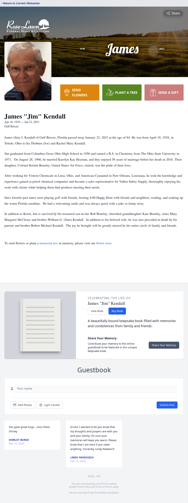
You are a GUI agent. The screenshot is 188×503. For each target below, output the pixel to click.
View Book (97, 311)
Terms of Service (104, 486)
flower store (104, 243)
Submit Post (167, 405)
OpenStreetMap (98, 492)
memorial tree (48, 243)
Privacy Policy (84, 486)
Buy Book (117, 311)
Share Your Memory (164, 345)
